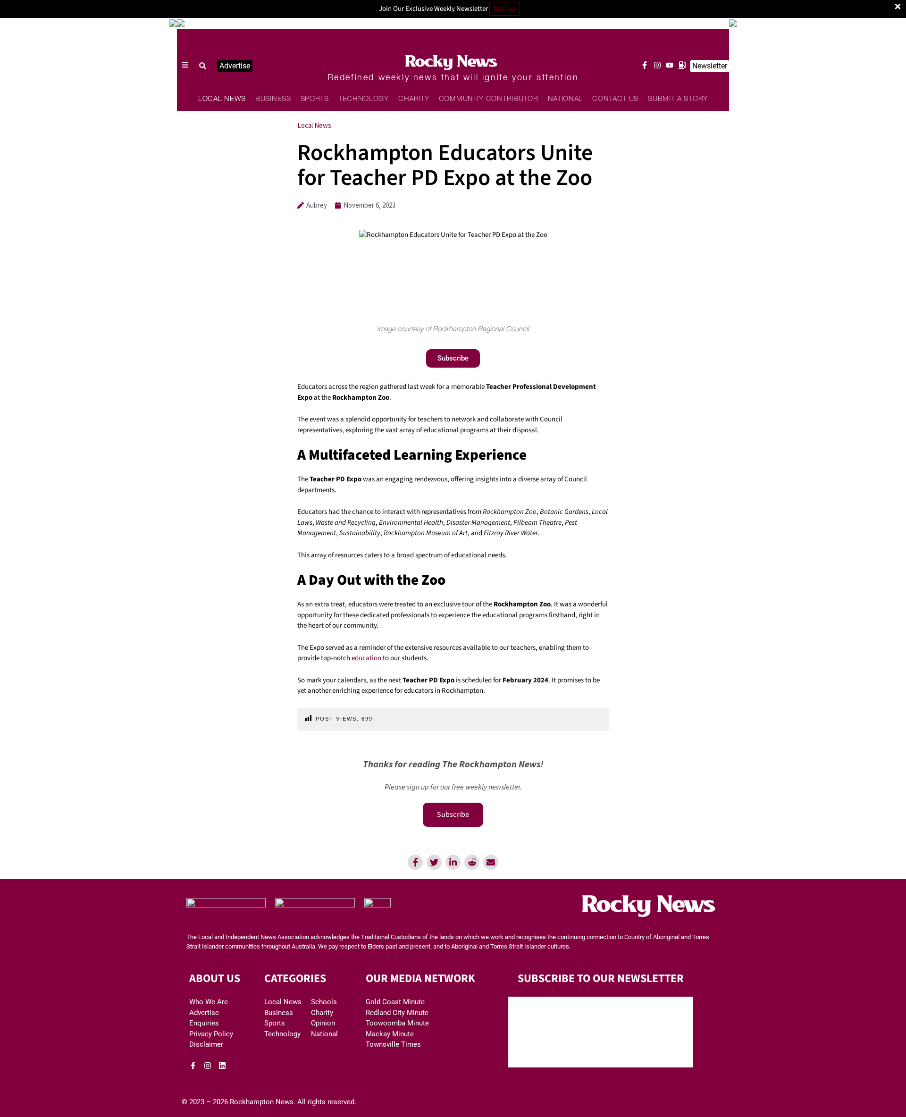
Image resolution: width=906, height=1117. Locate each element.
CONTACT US (615, 99)
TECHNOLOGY (363, 99)
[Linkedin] (222, 1065)
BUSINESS (273, 99)
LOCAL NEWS (222, 99)
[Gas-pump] (682, 65)
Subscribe (453, 814)
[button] (203, 66)
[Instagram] (657, 65)
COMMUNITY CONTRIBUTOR (488, 99)
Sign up (505, 9)
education (366, 658)
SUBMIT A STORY (678, 99)
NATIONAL (565, 99)
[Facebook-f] (644, 65)
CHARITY (413, 99)
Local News (314, 125)
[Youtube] (669, 65)
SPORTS (315, 99)
